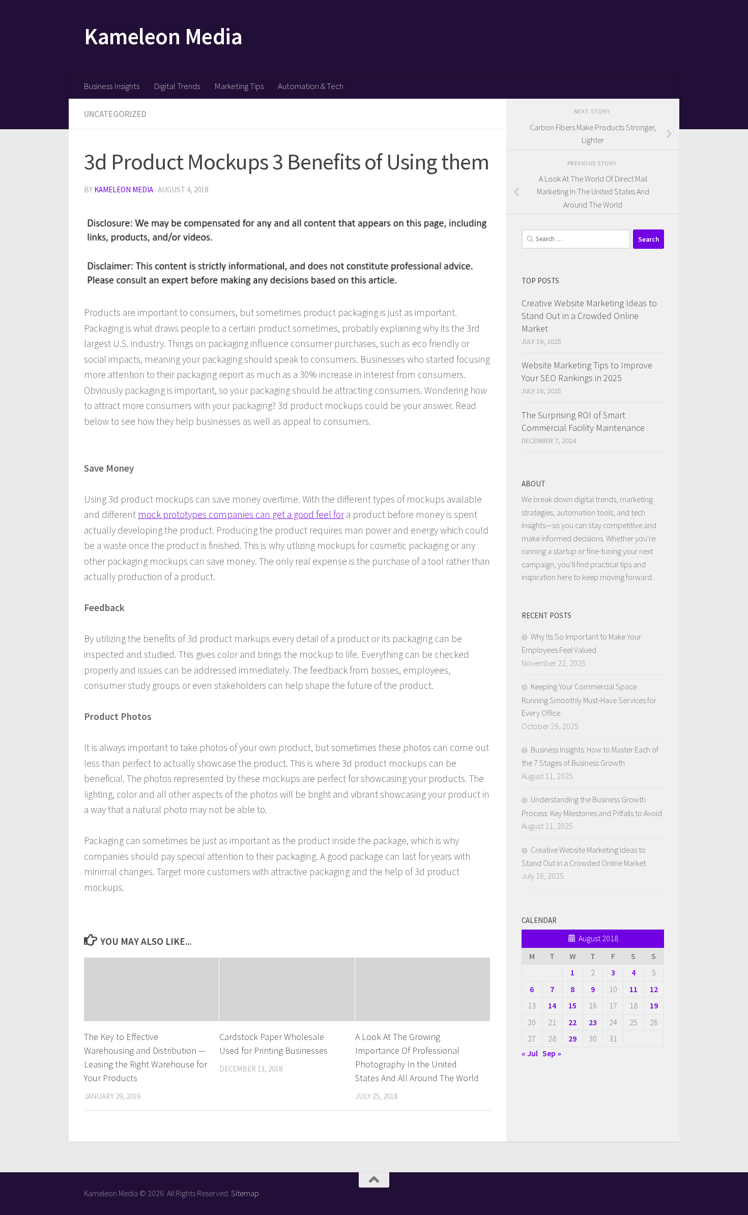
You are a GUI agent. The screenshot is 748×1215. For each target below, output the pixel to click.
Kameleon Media (163, 36)
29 (572, 1038)
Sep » (551, 1053)
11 (633, 989)
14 (552, 1005)
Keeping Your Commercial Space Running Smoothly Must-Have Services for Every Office (589, 699)
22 (572, 1022)
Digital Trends (177, 86)
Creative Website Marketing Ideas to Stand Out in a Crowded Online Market (589, 315)
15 (572, 1005)
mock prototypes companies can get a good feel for (241, 514)
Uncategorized (115, 114)
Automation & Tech (310, 86)
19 (654, 1005)
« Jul (530, 1053)
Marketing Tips (239, 86)
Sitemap (245, 1193)
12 (654, 989)
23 (593, 1022)
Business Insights (111, 86)
